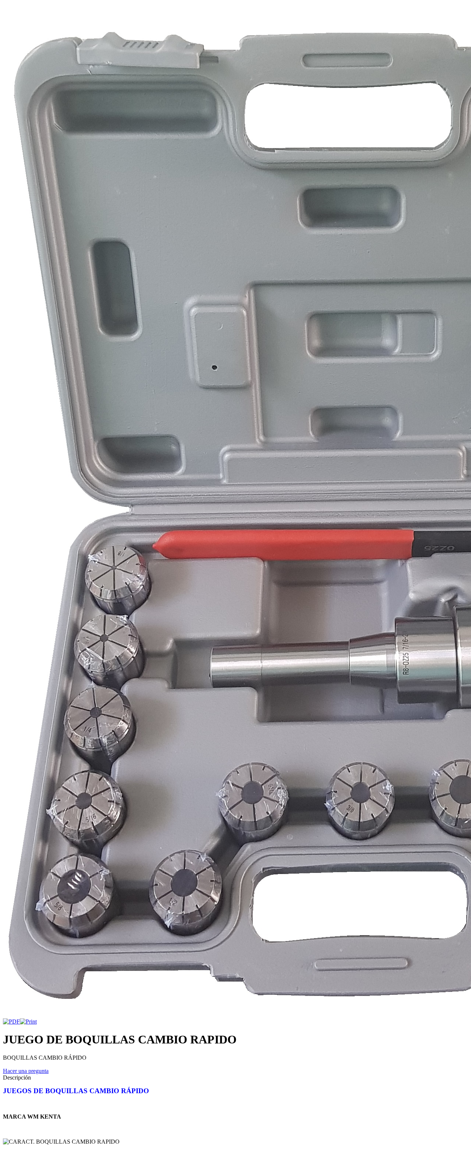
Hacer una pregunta (26, 1071)
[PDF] (11, 1021)
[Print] (28, 1021)
